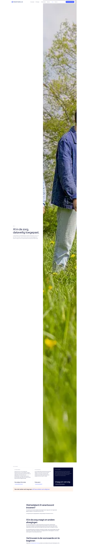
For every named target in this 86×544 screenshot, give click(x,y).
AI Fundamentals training (34, 543)
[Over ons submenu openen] (58, 1)
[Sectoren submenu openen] (50, 1)
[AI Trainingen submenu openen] (39, 1)
